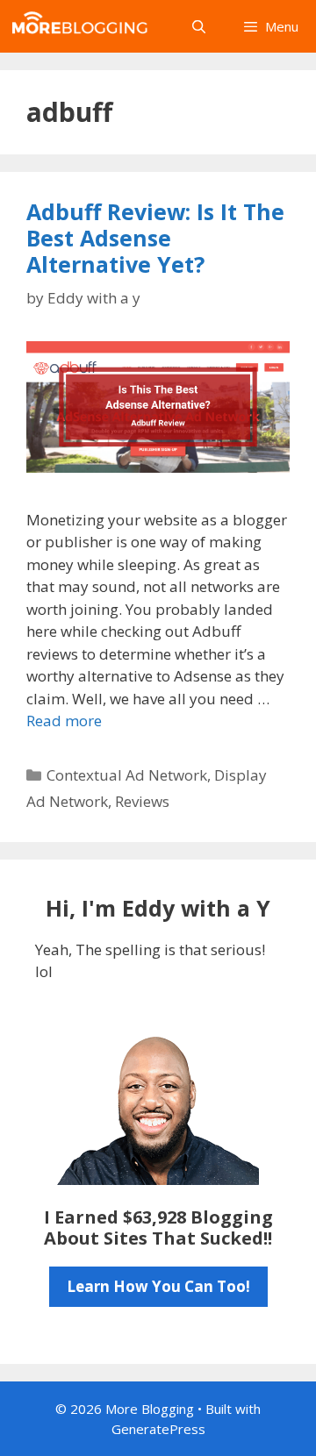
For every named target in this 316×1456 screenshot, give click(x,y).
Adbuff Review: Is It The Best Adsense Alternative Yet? (155, 237)
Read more (64, 720)
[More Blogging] (83, 26)
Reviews (142, 801)
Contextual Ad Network (127, 775)
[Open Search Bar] (198, 26)
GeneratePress (158, 1429)
